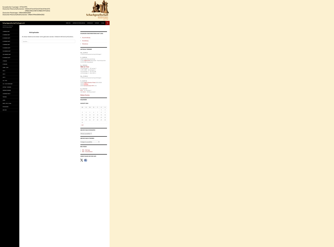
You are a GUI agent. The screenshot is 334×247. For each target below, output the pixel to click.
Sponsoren (5, 106)
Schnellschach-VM (89, 85)
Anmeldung (85, 40)
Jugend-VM (87, 60)
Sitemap (97, 23)
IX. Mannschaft (6, 57)
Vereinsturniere (7, 90)
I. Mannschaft (6, 31)
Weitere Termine (85, 95)
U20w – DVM (5, 67)
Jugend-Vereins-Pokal (90, 82)
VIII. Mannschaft (7, 54)
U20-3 (4, 77)
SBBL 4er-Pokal (84, 67)
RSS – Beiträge (86, 150)
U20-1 (4, 70)
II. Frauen (5, 64)
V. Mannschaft (6, 44)
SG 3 (84, 92)
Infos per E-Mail (7, 103)
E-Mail (102, 23)
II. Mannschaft (6, 34)
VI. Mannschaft (6, 47)
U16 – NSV (5, 80)
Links (4, 100)
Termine (5, 96)
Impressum (90, 23)
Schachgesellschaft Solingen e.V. (14, 23)
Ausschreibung (86, 37)
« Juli (82, 125)
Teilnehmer (85, 44)
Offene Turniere (7, 87)
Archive (5, 110)
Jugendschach (6, 93)
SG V (81, 90)
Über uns (68, 23)
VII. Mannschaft (7, 51)
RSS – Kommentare (87, 151)
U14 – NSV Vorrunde (7, 83)
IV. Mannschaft (6, 41)
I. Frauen (5, 60)
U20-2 (4, 74)
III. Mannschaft (6, 38)
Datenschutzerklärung (79, 23)
